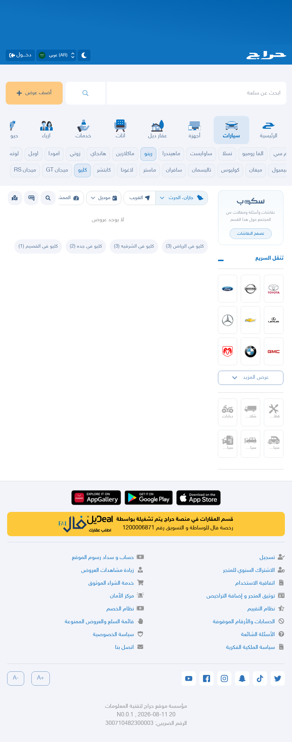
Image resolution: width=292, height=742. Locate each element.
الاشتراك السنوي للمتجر (249, 570)
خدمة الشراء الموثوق (111, 583)
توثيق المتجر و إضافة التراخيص (241, 596)
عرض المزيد (256, 377)
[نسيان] (250, 289)
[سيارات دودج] (228, 351)
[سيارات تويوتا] (273, 289)
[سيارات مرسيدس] (228, 320)
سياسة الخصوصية (113, 634)
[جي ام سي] (273, 351)
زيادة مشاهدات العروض (107, 570)
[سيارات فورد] (228, 289)
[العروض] (14, 198)
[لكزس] (273, 320)
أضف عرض (38, 93)
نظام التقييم (261, 609)
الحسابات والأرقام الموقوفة (244, 622)
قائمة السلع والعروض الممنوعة (99, 622)
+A (40, 678)
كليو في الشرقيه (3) (134, 246)
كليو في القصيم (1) (38, 246)
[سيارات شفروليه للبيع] (250, 320)
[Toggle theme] (84, 55)
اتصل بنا (124, 647)
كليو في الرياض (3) (185, 246)
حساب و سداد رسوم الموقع (103, 557)
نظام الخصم (120, 609)
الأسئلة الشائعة (258, 634)
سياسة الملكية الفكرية (250, 647)
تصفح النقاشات (250, 233)
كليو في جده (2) (86, 246)
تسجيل (267, 557)
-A (16, 678)
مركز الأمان (122, 596)
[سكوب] (31, 198)
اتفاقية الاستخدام (255, 583)
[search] (85, 93)
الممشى (62, 198)
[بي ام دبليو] (250, 351)
